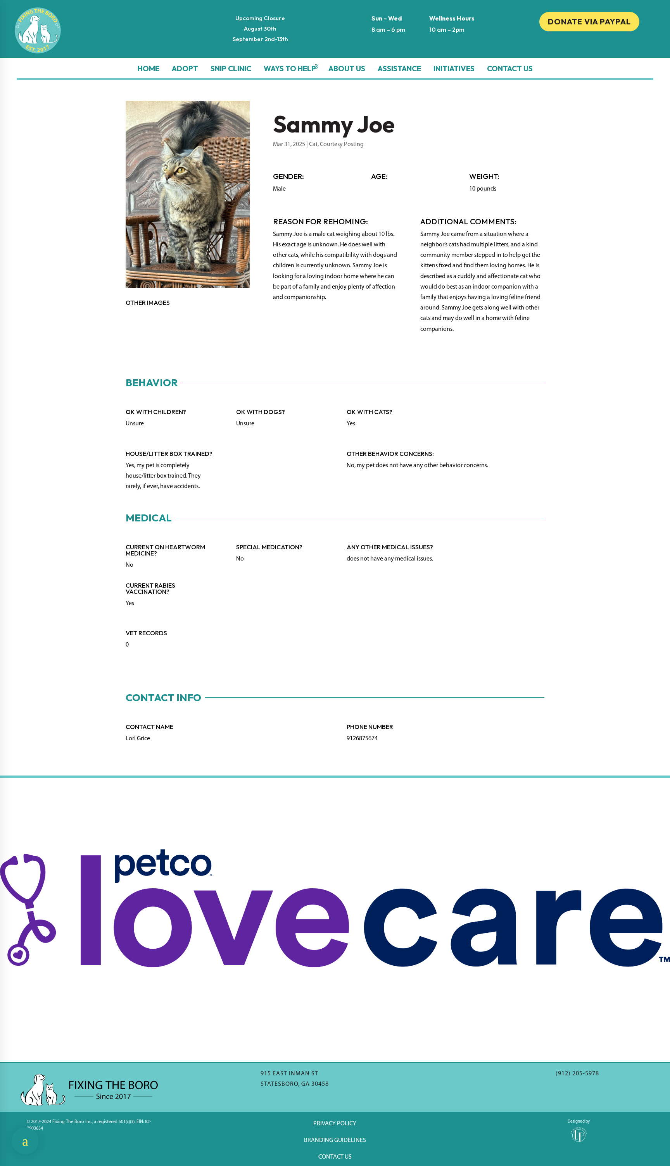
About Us (346, 68)
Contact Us (510, 68)
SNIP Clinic (231, 68)
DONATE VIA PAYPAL (589, 21)
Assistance (399, 68)
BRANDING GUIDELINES (335, 1140)
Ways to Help (290, 68)
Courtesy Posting (342, 144)
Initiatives (454, 68)
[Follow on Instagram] (589, 47)
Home (148, 68)
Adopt (185, 68)
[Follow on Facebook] (574, 47)
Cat (313, 144)
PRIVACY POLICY (334, 1124)
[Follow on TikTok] (605, 47)
